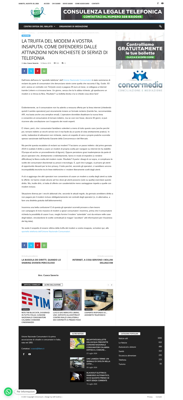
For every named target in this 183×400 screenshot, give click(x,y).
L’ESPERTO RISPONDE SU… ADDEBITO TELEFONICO (95, 313)
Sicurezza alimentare (127, 356)
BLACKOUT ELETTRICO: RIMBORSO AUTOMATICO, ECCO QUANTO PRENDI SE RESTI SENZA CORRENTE (97, 376)
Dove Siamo (68, 3)
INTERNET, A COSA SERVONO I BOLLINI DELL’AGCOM (92, 261)
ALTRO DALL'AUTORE (52, 285)
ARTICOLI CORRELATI (32, 285)
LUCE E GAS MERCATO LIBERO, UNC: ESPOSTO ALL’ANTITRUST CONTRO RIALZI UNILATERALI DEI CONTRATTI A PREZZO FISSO (67, 316)
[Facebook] (158, 3)
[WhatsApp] (44, 71)
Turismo (122, 364)
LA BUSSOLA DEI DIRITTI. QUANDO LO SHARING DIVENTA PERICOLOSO (41, 261)
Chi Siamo (56, 3)
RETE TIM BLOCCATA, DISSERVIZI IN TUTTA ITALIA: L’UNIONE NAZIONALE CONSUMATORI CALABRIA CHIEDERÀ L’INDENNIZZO (36, 317)
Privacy (150, 397)
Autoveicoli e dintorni (127, 347)
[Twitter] (31, 71)
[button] (160, 26)
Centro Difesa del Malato (38, 26)
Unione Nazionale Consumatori (77, 80)
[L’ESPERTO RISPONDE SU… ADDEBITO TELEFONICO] (98, 300)
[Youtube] (162, 3)
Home (24, 33)
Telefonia (31, 33)
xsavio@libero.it (37, 349)
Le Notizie (57, 309)
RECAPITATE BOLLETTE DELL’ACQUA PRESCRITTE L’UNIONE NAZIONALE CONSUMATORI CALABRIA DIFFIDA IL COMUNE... (97, 344)
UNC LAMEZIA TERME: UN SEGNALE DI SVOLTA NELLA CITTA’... (98, 361)
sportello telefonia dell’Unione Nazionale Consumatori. (46, 231)
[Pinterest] (37, 71)
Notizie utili (123, 338)
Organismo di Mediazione (73, 26)
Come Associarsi (82, 3)
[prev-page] (108, 284)
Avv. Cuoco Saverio (31, 63)
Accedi (47, 3)
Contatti (95, 3)
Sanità (121, 351)
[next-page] (111, 284)
